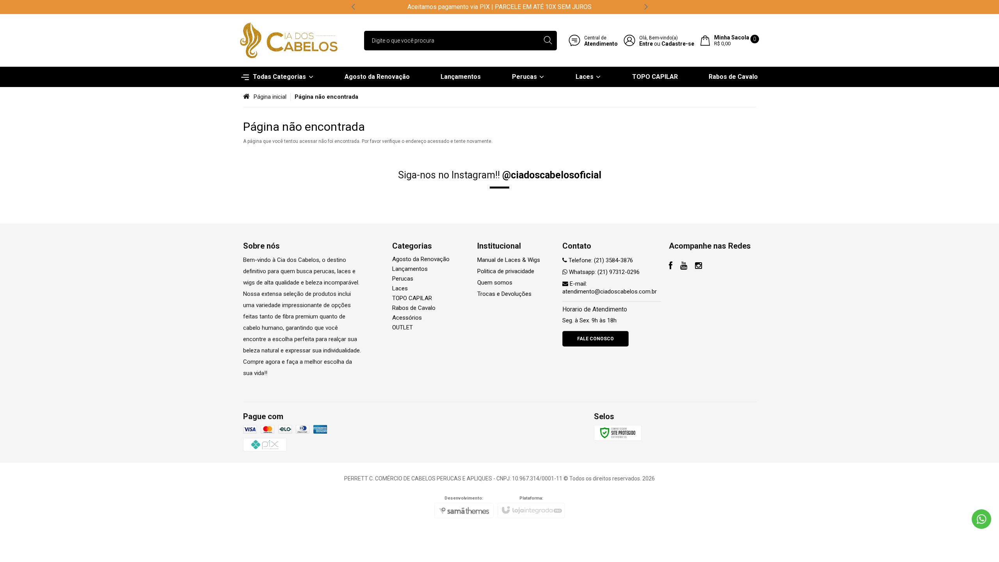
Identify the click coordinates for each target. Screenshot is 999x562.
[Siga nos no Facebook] (670, 266)
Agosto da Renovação (421, 259)
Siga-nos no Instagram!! (499, 175)
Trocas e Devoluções (504, 293)
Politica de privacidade (505, 271)
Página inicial (270, 96)
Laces (400, 288)
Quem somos (494, 282)
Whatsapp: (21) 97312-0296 (603, 272)
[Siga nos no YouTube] (683, 266)
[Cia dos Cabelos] (289, 40)
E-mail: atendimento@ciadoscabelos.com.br (609, 287)
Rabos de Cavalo (414, 307)
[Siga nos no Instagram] (698, 266)
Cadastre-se (677, 44)
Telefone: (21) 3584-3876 (600, 260)
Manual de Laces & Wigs (508, 259)
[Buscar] (548, 40)
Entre (646, 44)
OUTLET (402, 327)
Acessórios (407, 317)
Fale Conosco (595, 338)
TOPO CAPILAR (412, 298)
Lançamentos (410, 268)
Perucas (402, 278)
